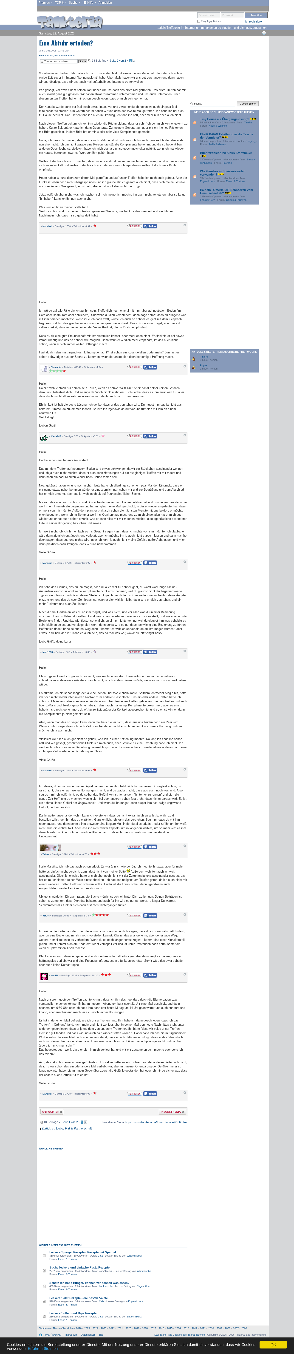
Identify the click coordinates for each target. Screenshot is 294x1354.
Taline (45, 854)
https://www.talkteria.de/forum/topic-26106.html (156, 1122)
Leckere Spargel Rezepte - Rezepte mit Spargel (82, 1252)
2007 (236, 1328)
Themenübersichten (64, 1328)
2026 (79, 1328)
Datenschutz (88, 1334)
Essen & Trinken (67, 1259)
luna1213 (47, 652)
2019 (136, 1328)
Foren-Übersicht (52, 1335)
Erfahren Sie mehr (43, 1348)
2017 (153, 1328)
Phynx (203, 365)
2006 (244, 1328)
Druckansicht (263, 33)
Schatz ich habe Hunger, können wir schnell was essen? (89, 1283)
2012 (194, 1328)
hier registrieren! (254, 21)
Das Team (160, 1334)
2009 (219, 1328)
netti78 (55, 975)
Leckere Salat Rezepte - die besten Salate (78, 1298)
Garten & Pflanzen (236, 200)
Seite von (118, 60)
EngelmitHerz (144, 1286)
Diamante (56, 367)
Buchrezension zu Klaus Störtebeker (226, 153)
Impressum (71, 1334)
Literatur (227, 163)
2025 (87, 1328)
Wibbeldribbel (134, 1255)
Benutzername (207, 15)
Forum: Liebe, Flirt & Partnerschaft (57, 55)
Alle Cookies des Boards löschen (186, 1334)
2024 (95, 1328)
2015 (169, 1328)
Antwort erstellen (49, 1112)
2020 (128, 1328)
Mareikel (47, 226)
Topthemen (45, 1328)
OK (273, 1345)
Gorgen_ (250, 141)
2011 (203, 1328)
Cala (100, 1255)
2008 (227, 1328)
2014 (178, 1328)
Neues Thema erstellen (171, 1112)
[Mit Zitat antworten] (134, 226)
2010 (211, 1328)
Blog (101, 1334)
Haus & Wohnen (218, 125)
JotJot (45, 915)
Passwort (227, 15)
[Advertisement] (113, 266)
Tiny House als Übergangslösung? (224, 119)
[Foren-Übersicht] (70, 22)
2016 (161, 1328)
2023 (103, 1328)
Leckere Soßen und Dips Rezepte (72, 1313)
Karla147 (56, 436)
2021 (120, 1328)
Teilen (146, 227)
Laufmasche (106, 1286)
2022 (112, 1328)
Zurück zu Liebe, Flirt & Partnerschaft (67, 1128)
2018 (145, 1328)
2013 (186, 1328)
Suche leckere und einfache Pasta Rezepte (79, 1267)
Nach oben (185, 770)
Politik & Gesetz (217, 144)
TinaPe (248, 122)
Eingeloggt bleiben (210, 21)
